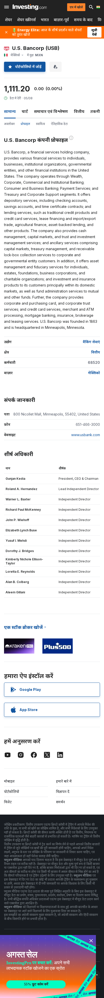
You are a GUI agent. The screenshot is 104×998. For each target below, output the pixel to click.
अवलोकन (9, 124)
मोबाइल (9, 781)
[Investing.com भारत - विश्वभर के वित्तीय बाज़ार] (30, 7)
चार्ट (25, 111)
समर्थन (60, 802)
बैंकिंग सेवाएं (91, 342)
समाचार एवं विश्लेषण (51, 111)
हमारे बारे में (64, 781)
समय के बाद (83, 19)
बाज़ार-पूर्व (61, 19)
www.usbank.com (85, 435)
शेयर (8, 19)
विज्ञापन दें (62, 791)
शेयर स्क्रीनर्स (26, 19)
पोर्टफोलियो (11, 791)
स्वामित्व (40, 124)
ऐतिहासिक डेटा (59, 124)
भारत (45, 19)
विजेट (8, 802)
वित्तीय (79, 111)
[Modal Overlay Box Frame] (48, 966)
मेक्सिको (94, 373)
